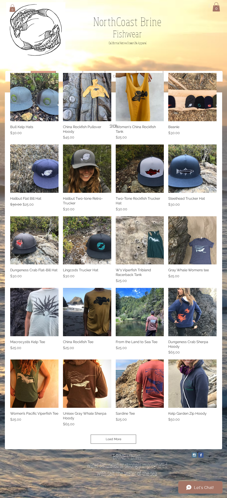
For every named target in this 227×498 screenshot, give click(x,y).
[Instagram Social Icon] (194, 455)
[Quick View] (34, 97)
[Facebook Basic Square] (201, 455)
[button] (12, 8)
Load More (113, 439)
